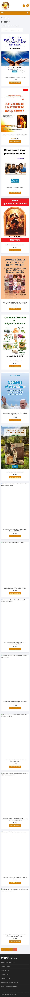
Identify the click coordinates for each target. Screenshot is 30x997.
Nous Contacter (5, 970)
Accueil (3, 17)
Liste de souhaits (5, 966)
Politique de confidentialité (7, 962)
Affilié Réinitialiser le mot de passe (9, 982)
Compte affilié (4, 974)
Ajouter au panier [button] (15, 82)
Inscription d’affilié (5, 978)
